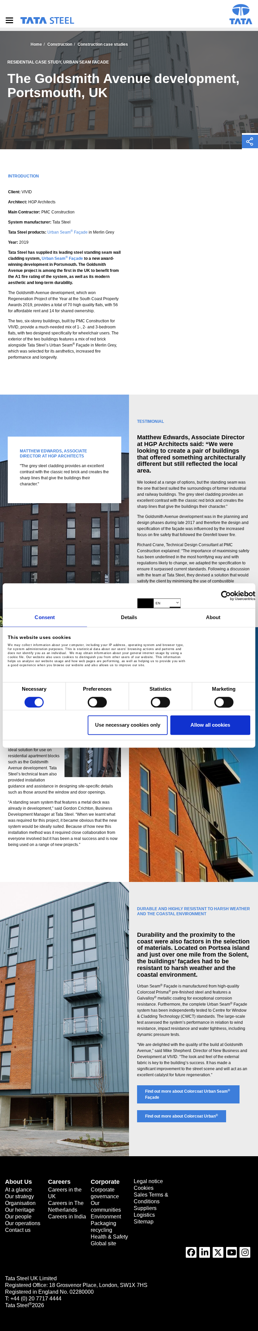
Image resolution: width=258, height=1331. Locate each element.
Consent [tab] (45, 617)
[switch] (97, 702)
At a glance (18, 1190)
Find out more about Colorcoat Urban (181, 1116)
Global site (103, 1243)
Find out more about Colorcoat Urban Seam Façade (187, 1094)
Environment (106, 1216)
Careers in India (67, 1216)
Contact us (18, 1230)
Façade (76, 258)
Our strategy (19, 1196)
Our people (18, 1216)
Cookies (144, 1188)
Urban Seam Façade (67, 232)
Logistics (144, 1215)
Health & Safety (109, 1237)
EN (158, 603)
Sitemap (144, 1221)
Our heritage (20, 1210)
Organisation (20, 1203)
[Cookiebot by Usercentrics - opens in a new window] (226, 596)
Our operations (22, 1223)
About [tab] (213, 617)
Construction (59, 44)
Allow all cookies (210, 725)
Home (36, 44)
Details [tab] (129, 617)
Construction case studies (103, 44)
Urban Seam (55, 258)
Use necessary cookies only (127, 725)
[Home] (47, 20)
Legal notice (148, 1181)
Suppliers (145, 1208)
